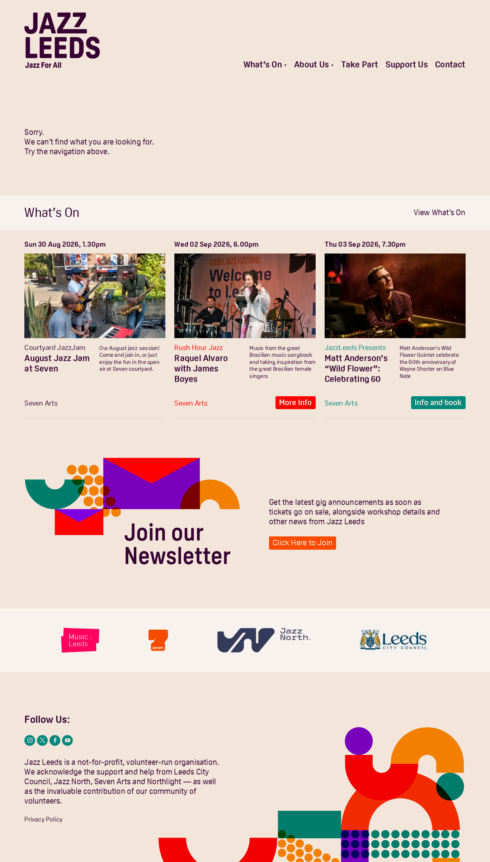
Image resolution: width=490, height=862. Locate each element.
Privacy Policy (43, 819)
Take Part (359, 64)
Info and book (438, 402)
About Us (311, 64)
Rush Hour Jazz (198, 347)
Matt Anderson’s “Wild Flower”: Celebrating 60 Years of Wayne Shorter (356, 379)
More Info (145, 402)
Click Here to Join (303, 542)
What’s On (263, 64)
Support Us (407, 64)
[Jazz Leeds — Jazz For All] (62, 40)
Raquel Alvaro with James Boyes (201, 368)
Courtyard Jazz (47, 347)
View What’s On (440, 212)
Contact (450, 64)
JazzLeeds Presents (355, 347)
